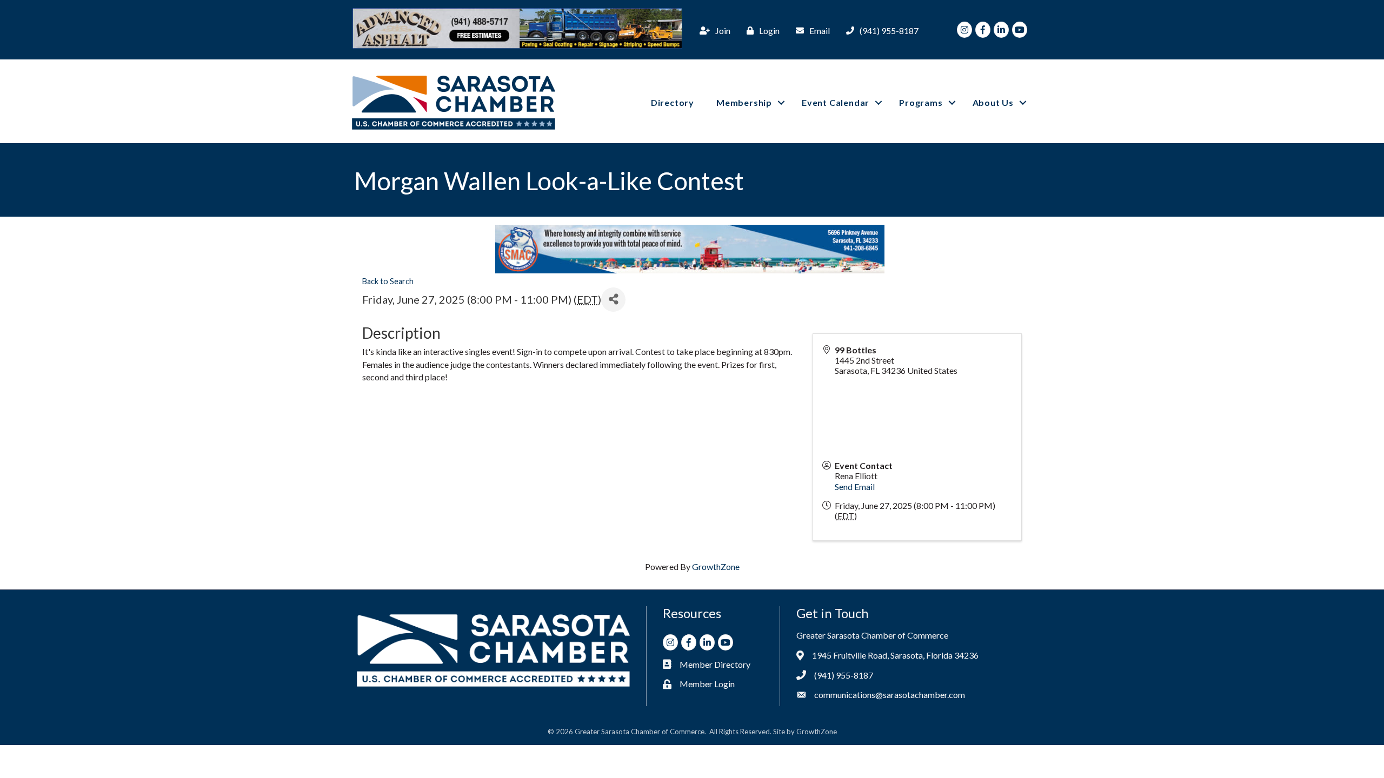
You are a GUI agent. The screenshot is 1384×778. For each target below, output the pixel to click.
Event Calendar (835, 102)
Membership (744, 102)
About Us (993, 102)
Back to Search (388, 281)
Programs (920, 102)
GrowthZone (716, 566)
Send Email (855, 486)
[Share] (613, 299)
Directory (672, 102)
